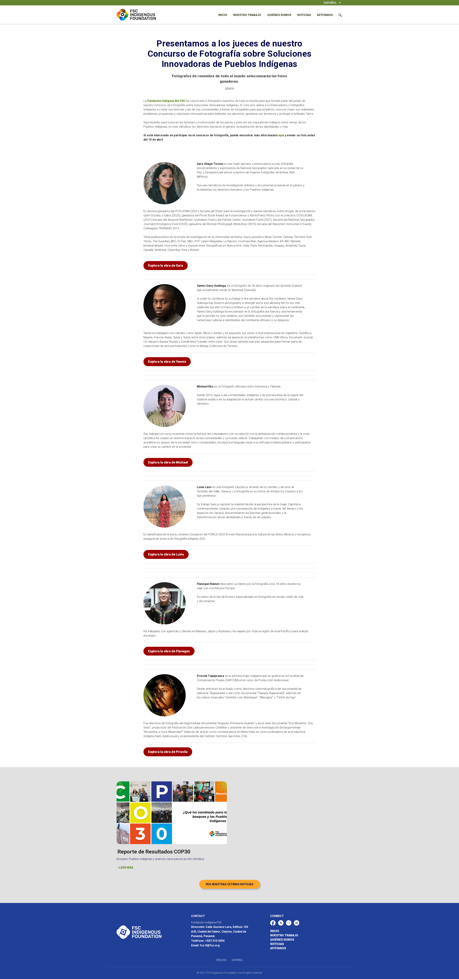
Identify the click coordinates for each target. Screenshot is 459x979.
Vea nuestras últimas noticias (229, 884)
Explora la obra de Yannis (167, 361)
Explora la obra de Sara (165, 265)
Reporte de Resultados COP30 (153, 851)
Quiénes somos (279, 15)
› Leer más (125, 867)
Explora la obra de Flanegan (169, 651)
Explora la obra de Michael (168, 462)
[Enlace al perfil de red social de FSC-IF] (273, 923)
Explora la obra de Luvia (166, 554)
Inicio (222, 15)
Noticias (304, 15)
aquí (281, 135)
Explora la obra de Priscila (168, 752)
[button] (332, 2)
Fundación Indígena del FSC (166, 101)
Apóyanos (325, 15)
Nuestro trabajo (247, 15)
